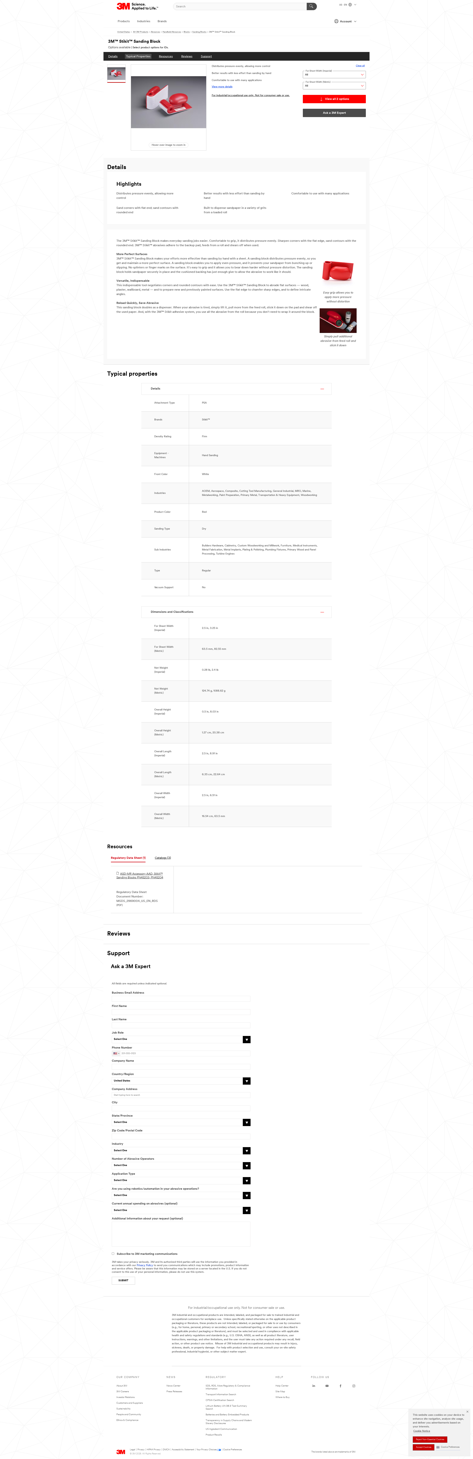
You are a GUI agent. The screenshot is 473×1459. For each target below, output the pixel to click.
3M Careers (122, 1391)
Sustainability (123, 1409)
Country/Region (123, 1074)
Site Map (280, 1391)
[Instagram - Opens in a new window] (354, 1386)
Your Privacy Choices (206, 1450)
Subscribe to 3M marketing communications (147, 1254)
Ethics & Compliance (127, 1420)
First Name (119, 1006)
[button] (448, 1447)
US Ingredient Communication (221, 1429)
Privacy (140, 1450)
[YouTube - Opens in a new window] (327, 1386)
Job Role (118, 1032)
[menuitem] (113, 56)
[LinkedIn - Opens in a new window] (314, 1386)
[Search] (312, 6)
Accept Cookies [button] (423, 1447)
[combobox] (116, 1053)
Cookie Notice (421, 1431)
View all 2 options (337, 99)
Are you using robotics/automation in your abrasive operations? (155, 1188)
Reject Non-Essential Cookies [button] (430, 1439)
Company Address (124, 1089)
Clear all (360, 66)
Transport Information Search (221, 1394)
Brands (162, 21)
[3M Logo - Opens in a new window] (138, 6)
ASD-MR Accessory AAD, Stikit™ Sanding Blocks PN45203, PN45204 (139, 875)
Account (345, 21)
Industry (117, 1144)
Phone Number (122, 1047)
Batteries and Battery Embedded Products (227, 1414)
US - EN (343, 5)
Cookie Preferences (232, 1450)
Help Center (281, 1386)
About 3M (121, 1386)
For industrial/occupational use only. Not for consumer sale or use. (251, 95)
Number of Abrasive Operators (133, 1159)
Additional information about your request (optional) (147, 1218)
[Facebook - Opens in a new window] (340, 1386)
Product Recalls (214, 1435)
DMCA (166, 1450)
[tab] (128, 858)
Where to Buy (282, 1397)
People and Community (128, 1414)
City (115, 1102)
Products (124, 21)
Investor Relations (125, 1397)
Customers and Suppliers (129, 1403)
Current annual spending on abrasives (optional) (144, 1203)
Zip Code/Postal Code (127, 1130)
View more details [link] (222, 86)
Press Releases (174, 1391)
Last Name (119, 1019)
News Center (173, 1386)
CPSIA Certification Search (220, 1400)
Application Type (123, 1173)
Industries (143, 21)
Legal (132, 1450)
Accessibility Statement (183, 1450)
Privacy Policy (145, 1265)
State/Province (122, 1115)
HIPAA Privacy (154, 1450)
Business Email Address (128, 992)
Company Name (123, 1060)
